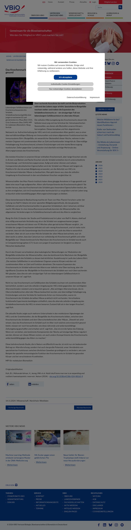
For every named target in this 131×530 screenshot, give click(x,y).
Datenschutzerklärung (76, 97)
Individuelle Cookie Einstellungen (65, 84)
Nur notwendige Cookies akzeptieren (65, 89)
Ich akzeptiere (65, 77)
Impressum (95, 97)
